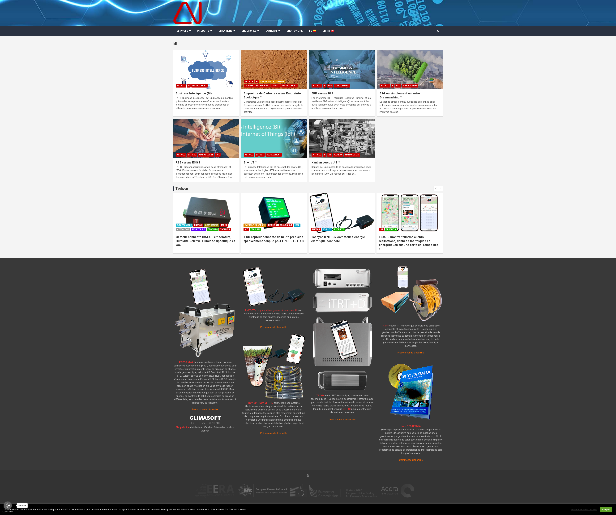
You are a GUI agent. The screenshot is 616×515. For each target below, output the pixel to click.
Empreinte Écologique (257, 86)
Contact (271, 30)
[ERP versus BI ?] (342, 69)
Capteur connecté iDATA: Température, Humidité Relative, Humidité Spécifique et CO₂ (205, 241)
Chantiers (225, 30)
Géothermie (211, 225)
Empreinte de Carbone (272, 81)
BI (189, 86)
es (311, 30)
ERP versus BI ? (322, 93)
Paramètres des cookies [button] (584, 509)
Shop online (295, 30)
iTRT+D (320, 395)
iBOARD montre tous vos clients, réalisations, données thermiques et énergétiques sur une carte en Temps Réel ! (409, 243)
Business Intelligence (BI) (194, 93)
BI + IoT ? (250, 162)
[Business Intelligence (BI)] (206, 69)
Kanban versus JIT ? (326, 162)
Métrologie (183, 229)
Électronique (184, 225)
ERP (330, 86)
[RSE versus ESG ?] (206, 138)
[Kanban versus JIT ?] (342, 138)
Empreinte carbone (254, 225)
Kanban (338, 155)
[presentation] (436, 188)
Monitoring (198, 229)
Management (199, 86)
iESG (297, 225)
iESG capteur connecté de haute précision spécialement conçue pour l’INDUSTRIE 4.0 (274, 239)
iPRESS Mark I (187, 362)
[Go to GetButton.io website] (8, 512)
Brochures (249, 30)
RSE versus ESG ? (188, 162)
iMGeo (224, 225)
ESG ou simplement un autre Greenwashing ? (400, 95)
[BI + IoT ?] (274, 138)
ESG (398, 86)
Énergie (275, 86)
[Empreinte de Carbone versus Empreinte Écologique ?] (274, 69)
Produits (203, 30)
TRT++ (385, 325)
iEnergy (327, 229)
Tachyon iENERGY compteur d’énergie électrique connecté (338, 239)
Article (181, 86)
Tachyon (225, 229)
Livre (411, 426)
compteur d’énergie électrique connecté (270, 310)
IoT (262, 155)
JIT (329, 155)
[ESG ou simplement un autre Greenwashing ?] (410, 69)
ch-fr (326, 30)
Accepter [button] (606, 509)
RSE (218, 155)
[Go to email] (8, 506)
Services (182, 30)
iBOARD (252, 402)
